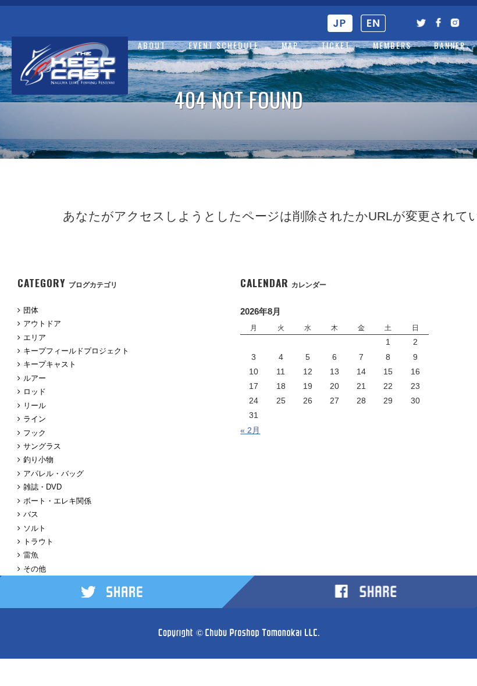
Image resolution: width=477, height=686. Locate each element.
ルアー (34, 378)
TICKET (335, 45)
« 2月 (250, 430)
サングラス (42, 446)
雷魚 (30, 555)
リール (34, 405)
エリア (34, 337)
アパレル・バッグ (53, 473)
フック (34, 432)
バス (30, 514)
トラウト (38, 541)
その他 (34, 568)
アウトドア (42, 323)
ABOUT (152, 45)
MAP (290, 45)
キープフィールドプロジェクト (76, 350)
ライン (34, 419)
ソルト (34, 528)
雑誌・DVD (42, 487)
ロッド (34, 391)
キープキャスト (49, 364)
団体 (30, 310)
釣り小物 (38, 459)
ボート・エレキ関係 (57, 500)
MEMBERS (392, 45)
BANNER (449, 45)
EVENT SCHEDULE (223, 45)
